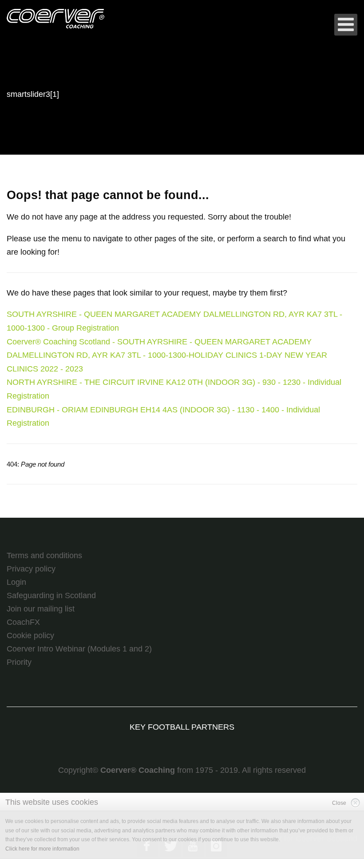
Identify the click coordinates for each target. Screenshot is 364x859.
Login (16, 582)
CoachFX (23, 622)
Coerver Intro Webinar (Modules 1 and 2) (79, 648)
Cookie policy (30, 635)
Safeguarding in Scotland (51, 595)
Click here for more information (42, 849)
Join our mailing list (41, 608)
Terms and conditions (44, 555)
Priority (19, 662)
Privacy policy (31, 568)
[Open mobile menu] (345, 25)
